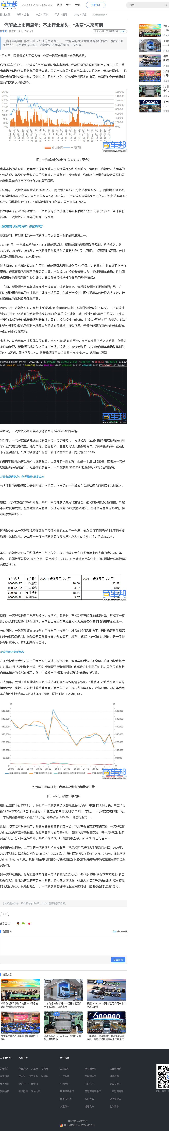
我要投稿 (4, 1091)
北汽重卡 (114, 1106)
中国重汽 (64, 1084)
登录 (115, 931)
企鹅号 (21, 1084)
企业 (26, 14)
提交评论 (118, 959)
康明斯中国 (115, 1099)
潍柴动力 (114, 1076)
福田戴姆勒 (115, 1068)
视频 (84, 14)
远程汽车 (89, 1106)
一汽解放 (64, 1076)
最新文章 (5, 14)
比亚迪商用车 (116, 1091)
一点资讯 (33, 1084)
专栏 (68, 5)
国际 (64, 14)
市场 (19, 14)
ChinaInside (99, 14)
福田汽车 (89, 1099)
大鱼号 (34, 1068)
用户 (57, 14)
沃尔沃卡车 (90, 1068)
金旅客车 (64, 1068)
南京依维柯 (66, 1099)
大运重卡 (64, 1106)
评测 (45, 14)
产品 (38, 14)
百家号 (44, 1068)
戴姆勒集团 (115, 1084)
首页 (59, 5)
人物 (76, 14)
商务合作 (4, 1084)
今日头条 (23, 1068)
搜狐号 (44, 1076)
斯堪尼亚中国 (67, 1091)
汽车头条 (33, 1076)
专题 (77, 5)
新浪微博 (23, 1091)
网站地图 (35, 1091)
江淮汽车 (89, 1084)
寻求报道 (95, 5)
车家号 (21, 1076)
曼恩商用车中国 (93, 1091)
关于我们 (4, 1068)
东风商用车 (90, 1076)
